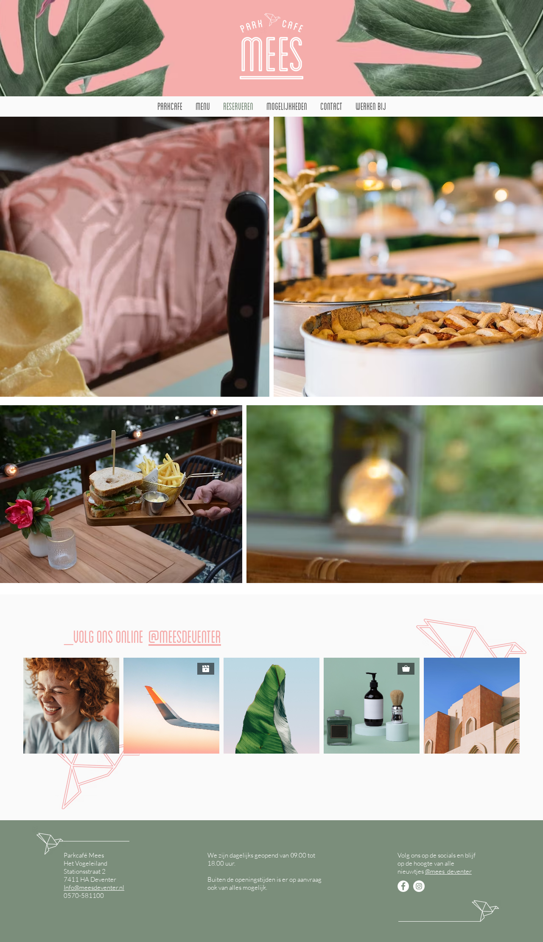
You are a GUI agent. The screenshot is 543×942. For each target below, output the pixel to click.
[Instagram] (419, 886)
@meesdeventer (184, 637)
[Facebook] (403, 886)
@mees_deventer (448, 871)
